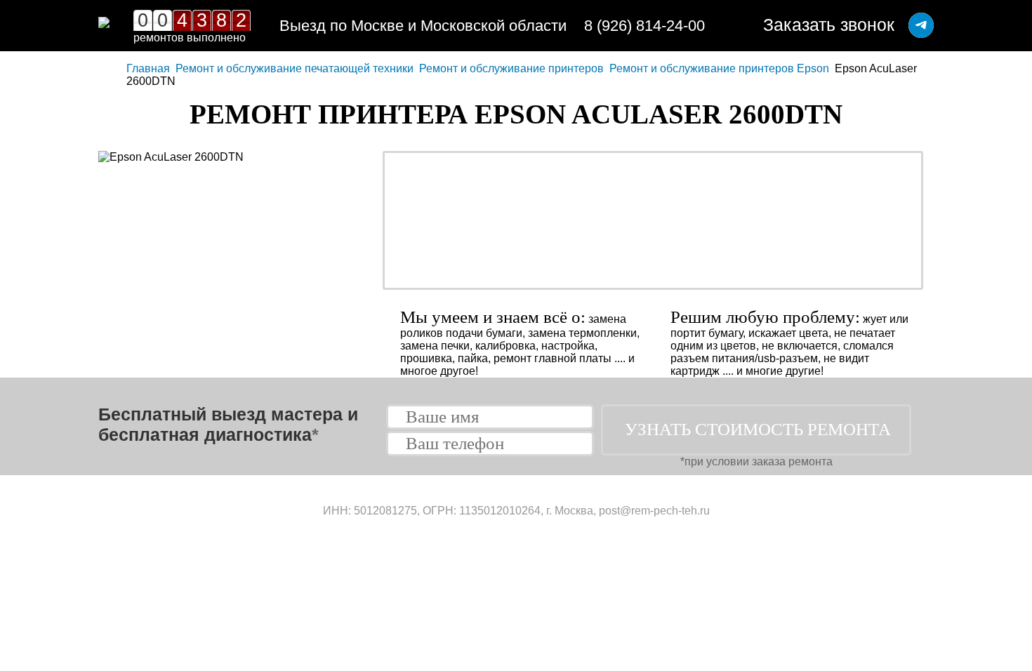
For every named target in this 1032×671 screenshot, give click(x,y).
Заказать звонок (828, 24)
